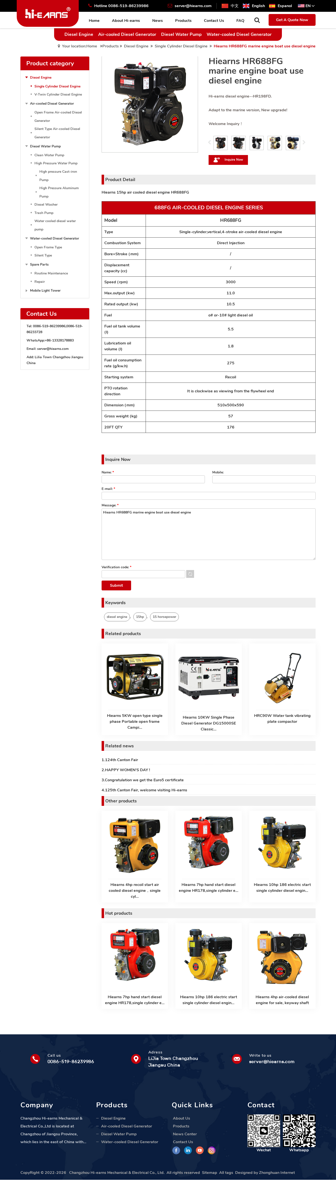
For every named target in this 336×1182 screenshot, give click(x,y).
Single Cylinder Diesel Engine (181, 46)
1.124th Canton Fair (120, 760)
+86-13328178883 (59, 340)
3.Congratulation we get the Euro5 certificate (143, 780)
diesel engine (117, 616)
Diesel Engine (78, 34)
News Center (185, 1134)
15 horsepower (164, 616)
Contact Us (183, 1142)
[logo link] (47, 12)
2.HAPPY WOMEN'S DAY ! (126, 770)
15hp (140, 616)
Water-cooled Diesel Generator (239, 34)
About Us (181, 1118)
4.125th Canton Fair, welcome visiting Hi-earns (144, 790)
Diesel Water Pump (181, 34)
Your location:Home (79, 46)
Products (110, 46)
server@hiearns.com (53, 348)
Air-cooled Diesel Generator (127, 34)
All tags (226, 1172)
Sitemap (209, 1172)
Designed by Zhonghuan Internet (265, 1172)
